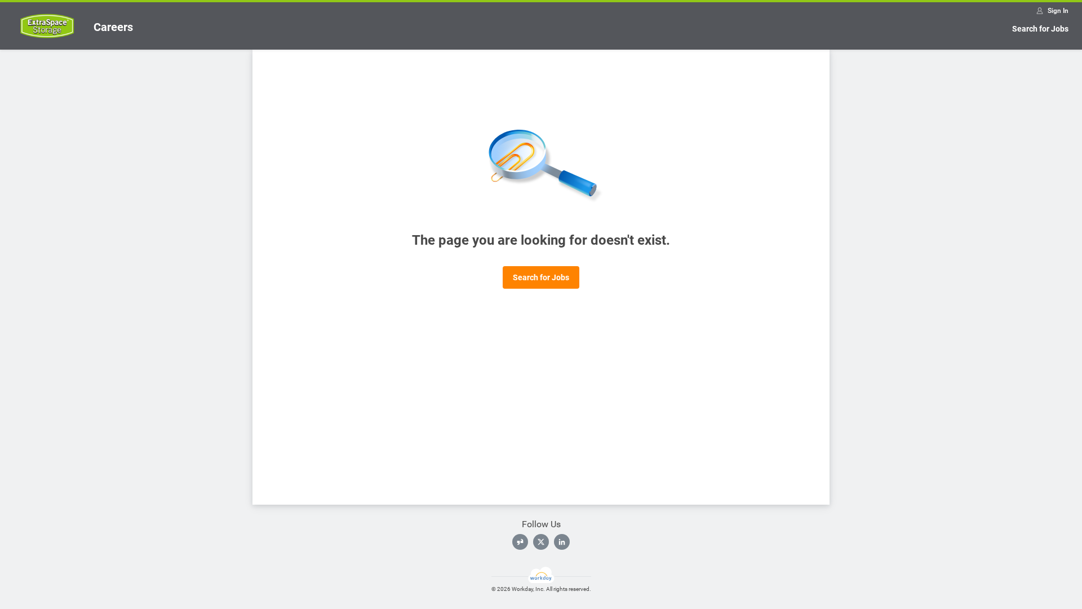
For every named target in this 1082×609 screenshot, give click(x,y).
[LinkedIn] (562, 542)
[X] (541, 542)
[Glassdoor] (520, 542)
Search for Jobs (1040, 28)
